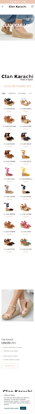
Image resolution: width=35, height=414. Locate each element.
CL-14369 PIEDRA (25, 126)
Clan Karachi (17, 25)
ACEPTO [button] (23, 408)
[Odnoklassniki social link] (20, 2)
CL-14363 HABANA (9, 232)
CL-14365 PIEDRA (9, 196)
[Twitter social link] (12, 2)
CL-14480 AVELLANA (9, 126)
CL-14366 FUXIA (9, 179)
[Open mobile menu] (2, 6)
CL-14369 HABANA (9, 161)
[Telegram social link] (24, 2)
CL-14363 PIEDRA (25, 214)
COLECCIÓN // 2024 (17, 29)
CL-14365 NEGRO (25, 196)
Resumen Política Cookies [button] (11, 408)
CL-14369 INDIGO (25, 144)
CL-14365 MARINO (9, 214)
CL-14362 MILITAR (26, 249)
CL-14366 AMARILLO (25, 179)
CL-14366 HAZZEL (25, 161)
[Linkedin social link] (17, 2)
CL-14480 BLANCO (26, 109)
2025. (8, 342)
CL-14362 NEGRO (9, 249)
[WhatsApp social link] (22, 2)
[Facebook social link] (10, 2)
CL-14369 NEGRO (9, 144)
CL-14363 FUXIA (26, 232)
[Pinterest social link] (15, 2)
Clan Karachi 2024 (9, 366)
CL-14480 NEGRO (9, 109)
